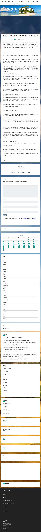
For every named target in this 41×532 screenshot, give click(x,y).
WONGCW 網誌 (5, 1)
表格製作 (21, 4)
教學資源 (4, 305)
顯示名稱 (5, 199)
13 (18, 241)
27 (18, 245)
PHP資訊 (4, 303)
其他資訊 (4, 317)
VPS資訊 (4, 293)
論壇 (14, 1)
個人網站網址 (5, 210)
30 (34, 245)
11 (8, 241)
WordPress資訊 (5, 298)
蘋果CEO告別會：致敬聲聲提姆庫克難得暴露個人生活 (13, 348)
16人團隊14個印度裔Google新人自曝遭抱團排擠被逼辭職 (13, 343)
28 (23, 245)
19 (13, 243)
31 (3, 247)
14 (23, 241)
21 (23, 243)
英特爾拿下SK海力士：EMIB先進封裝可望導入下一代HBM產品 (14, 350)
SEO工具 (12, 4)
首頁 (11, 1)
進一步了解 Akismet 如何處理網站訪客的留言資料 (28, 218)
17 (3, 243)
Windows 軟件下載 (6, 265)
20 (18, 243)
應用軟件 (4, 279)
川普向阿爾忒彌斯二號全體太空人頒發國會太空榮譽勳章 (13, 338)
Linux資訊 (4, 291)
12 (13, 241)
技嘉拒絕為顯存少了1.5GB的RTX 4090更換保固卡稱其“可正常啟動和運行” (16, 341)
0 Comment (24, 39)
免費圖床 (26, 1)
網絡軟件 (4, 277)
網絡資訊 (5, 160)
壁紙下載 (21, 1)
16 (34, 241)
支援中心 (16, 4)
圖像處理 (4, 272)
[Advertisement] (20, 25)
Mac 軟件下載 (5, 282)
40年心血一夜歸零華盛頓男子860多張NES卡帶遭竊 (12, 357)
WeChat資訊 (5, 300)
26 (13, 245)
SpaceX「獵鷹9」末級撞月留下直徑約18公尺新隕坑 (12, 336)
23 (34, 243)
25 (8, 245)
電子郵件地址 (5, 204)
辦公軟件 (4, 270)
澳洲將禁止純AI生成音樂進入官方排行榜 (10, 355)
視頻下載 (31, 1)
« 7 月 (4, 249)
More (26, 4)
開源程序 (4, 307)
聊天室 (36, 1)
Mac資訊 (4, 289)
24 (3, 245)
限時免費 (4, 263)
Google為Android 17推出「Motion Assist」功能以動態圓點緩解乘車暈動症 (16, 352)
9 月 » (6, 249)
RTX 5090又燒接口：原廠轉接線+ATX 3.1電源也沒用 (12, 345)
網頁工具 (4, 310)
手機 (8, 76)
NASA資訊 (4, 296)
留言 (4, 184)
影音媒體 (4, 275)
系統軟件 (4, 267)
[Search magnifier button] (37, 227)
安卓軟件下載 (5, 284)
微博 (18, 1)
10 (3, 241)
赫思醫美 (4, 260)
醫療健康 (4, 314)
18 (8, 243)
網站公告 (4, 258)
